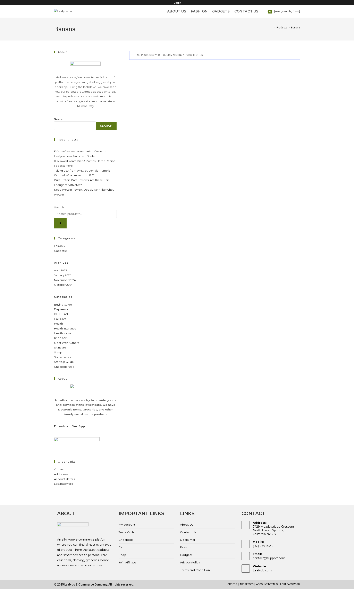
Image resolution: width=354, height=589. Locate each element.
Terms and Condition (195, 570)
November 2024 (65, 280)
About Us (186, 524)
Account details (64, 479)
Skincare (60, 347)
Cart (122, 547)
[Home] (272, 27)
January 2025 (62, 275)
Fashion (185, 547)
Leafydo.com (262, 570)
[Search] (60, 223)
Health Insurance (65, 328)
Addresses (61, 474)
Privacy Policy (190, 562)
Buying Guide (63, 304)
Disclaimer (187, 539)
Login (177, 2)
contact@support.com (269, 558)
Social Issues (62, 357)
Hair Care (60, 318)
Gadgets (186, 554)
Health (58, 323)
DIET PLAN (61, 314)
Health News (62, 333)
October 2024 (63, 284)
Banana (295, 27)
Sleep (58, 352)
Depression (61, 309)
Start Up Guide (64, 361)
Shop (122, 554)
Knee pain (61, 337)
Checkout (126, 539)
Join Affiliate (127, 562)
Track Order (127, 532)
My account (127, 524)
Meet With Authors (66, 342)
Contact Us (188, 532)
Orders (59, 469)
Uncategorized (64, 366)
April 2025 (60, 270)
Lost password (63, 483)
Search (59, 119)
